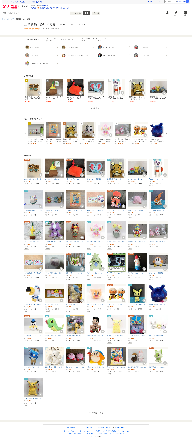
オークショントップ (8, 19)
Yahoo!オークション (74, 427)
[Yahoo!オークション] (16, 5)
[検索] (187, 1)
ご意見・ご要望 (102, 433)
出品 (185, 15)
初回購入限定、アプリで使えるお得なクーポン (54, 8)
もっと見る (95, 108)
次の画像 (166, 133)
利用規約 (97, 431)
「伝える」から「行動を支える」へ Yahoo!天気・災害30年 (23, 2)
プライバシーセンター (85, 431)
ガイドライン (125, 431)
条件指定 (95, 13)
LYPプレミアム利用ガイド (111, 431)
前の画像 (26, 133)
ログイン (34, 8)
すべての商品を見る (96, 413)
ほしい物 (39, 93)
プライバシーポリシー (69, 431)
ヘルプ (161, 2)
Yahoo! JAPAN (152, 2)
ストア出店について (89, 433)
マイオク (167, 15)
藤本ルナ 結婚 (181, 2)
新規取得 (45, 6)
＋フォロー (71, 24)
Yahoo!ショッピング (104, 427)
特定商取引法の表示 (75, 433)
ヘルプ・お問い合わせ (117, 433)
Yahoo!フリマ (89, 427)
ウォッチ (176, 15)
